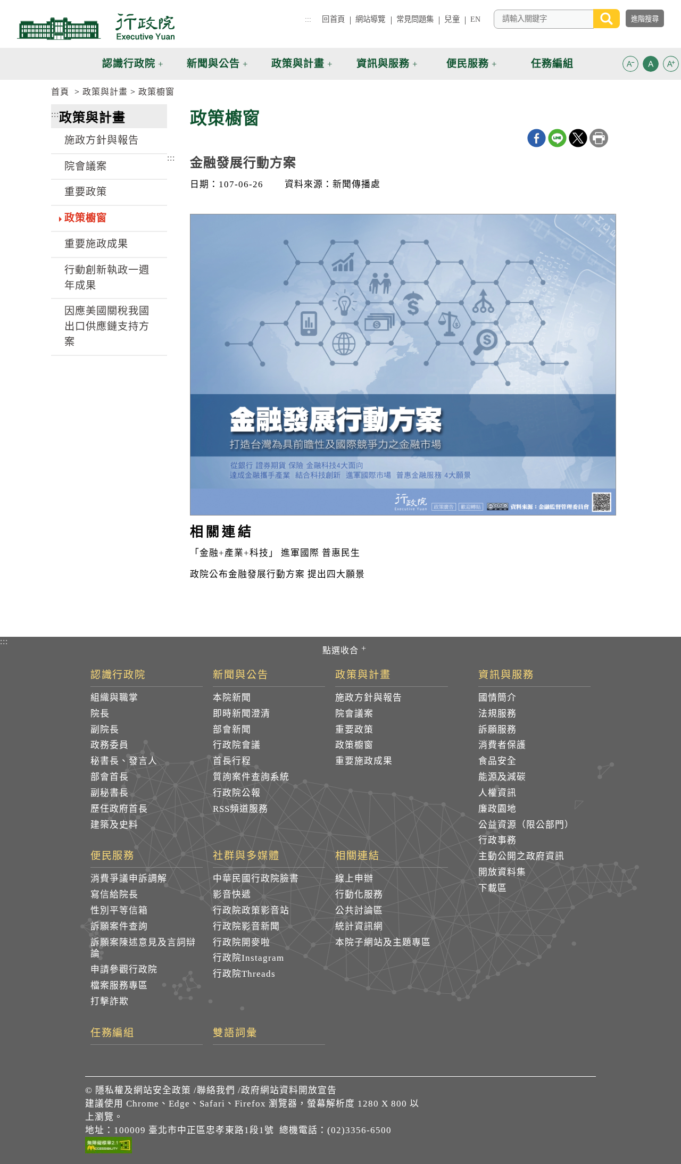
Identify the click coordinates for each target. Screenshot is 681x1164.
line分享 (557, 138)
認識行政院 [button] (128, 63)
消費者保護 (502, 745)
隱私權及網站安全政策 (143, 1090)
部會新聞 (232, 730)
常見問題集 (415, 19)
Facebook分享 (536, 138)
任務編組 (112, 1033)
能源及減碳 (502, 777)
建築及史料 (114, 825)
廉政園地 (497, 809)
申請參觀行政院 (123, 970)
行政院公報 (237, 793)
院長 (100, 714)
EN (475, 19)
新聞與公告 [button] (213, 63)
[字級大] (671, 66)
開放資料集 (502, 872)
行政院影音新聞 (246, 926)
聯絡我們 (216, 1090)
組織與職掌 (114, 698)
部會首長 (109, 777)
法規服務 (497, 714)
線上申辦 (354, 879)
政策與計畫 (105, 91)
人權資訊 (497, 793)
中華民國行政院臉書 (256, 879)
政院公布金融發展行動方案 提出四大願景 (277, 574)
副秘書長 (109, 793)
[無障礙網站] (108, 1147)
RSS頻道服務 (240, 809)
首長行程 (232, 761)
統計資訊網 (359, 926)
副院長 (104, 730)
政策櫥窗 (156, 91)
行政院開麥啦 (241, 942)
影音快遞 (232, 894)
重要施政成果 (96, 244)
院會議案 (85, 166)
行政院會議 (237, 745)
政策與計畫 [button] (298, 63)
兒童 (451, 19)
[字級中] (651, 66)
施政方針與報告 (101, 140)
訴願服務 (497, 730)
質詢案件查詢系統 (251, 777)
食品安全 (497, 761)
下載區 (492, 888)
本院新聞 (232, 698)
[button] (630, 64)
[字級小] (630, 66)
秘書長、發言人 (123, 761)
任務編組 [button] (552, 63)
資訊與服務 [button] (383, 63)
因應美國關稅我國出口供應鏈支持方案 (107, 326)
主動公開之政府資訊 (521, 856)
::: (308, 19)
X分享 (578, 138)
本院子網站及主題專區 (383, 942)
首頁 (60, 91)
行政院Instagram (248, 958)
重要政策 (85, 191)
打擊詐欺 (109, 1001)
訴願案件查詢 (119, 926)
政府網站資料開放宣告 (289, 1090)
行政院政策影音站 (251, 910)
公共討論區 (359, 910)
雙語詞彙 (235, 1033)
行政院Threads (244, 974)
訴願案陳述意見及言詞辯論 (143, 948)
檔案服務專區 (119, 985)
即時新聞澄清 (241, 714)
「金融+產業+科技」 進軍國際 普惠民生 (275, 553)
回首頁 (333, 19)
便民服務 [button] (467, 63)
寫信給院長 (114, 894)
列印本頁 (598, 138)
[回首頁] (96, 26)
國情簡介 (497, 698)
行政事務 (497, 840)
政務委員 (109, 745)
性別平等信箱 (119, 910)
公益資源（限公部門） (526, 825)
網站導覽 (370, 19)
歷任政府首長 (119, 809)
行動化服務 (359, 894)
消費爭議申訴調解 (128, 879)
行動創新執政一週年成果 (107, 277)
